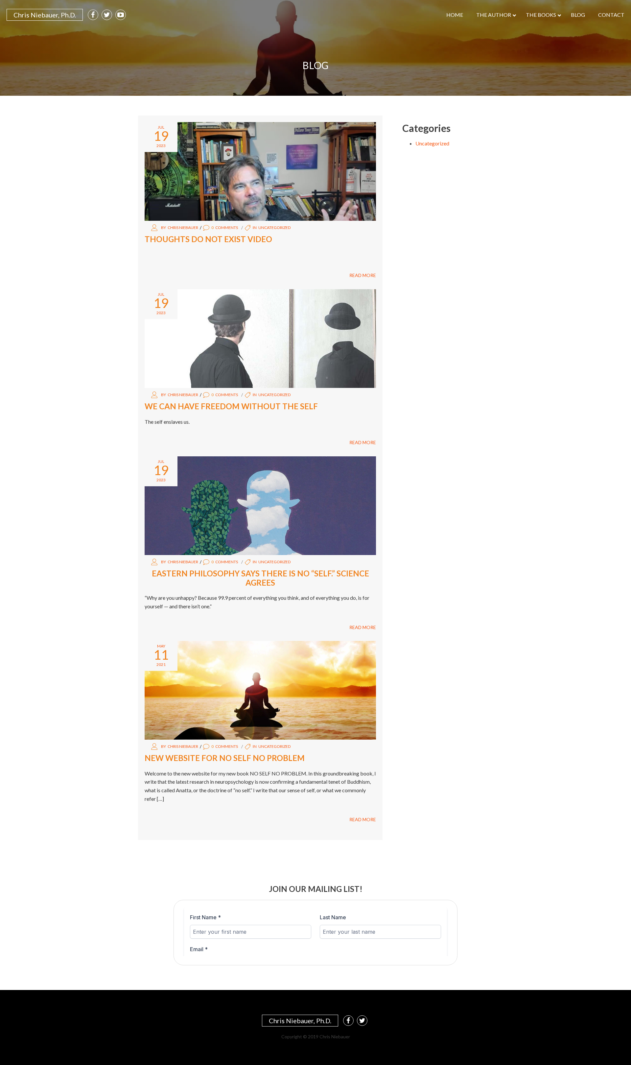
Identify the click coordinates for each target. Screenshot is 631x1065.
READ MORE (362, 275)
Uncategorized (274, 227)
